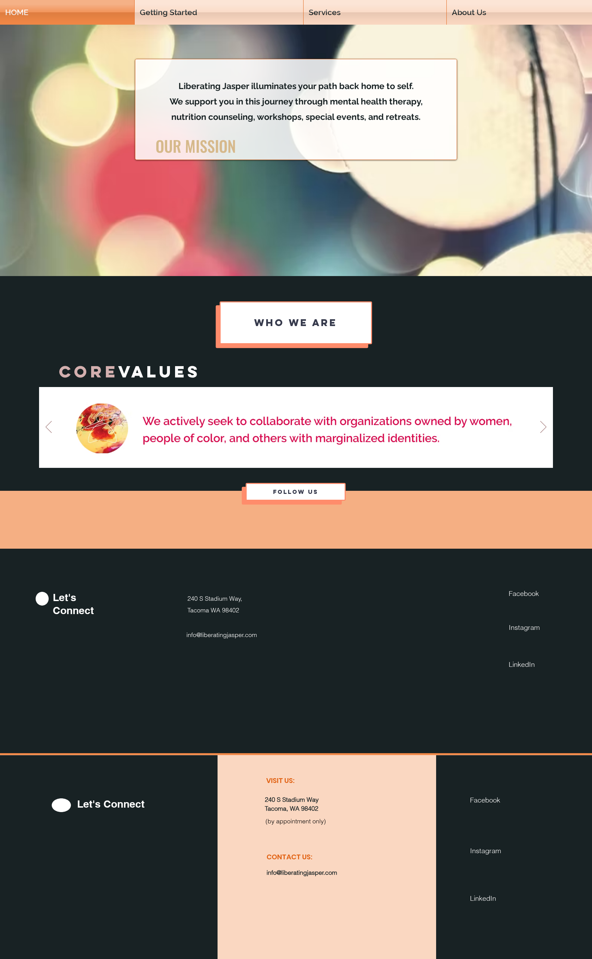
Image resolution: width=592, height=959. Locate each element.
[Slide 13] (336, 457)
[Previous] (49, 427)
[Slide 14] (344, 457)
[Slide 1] (240, 457)
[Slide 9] (305, 457)
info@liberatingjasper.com (221, 635)
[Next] (543, 427)
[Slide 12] (328, 457)
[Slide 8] (297, 457)
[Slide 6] (281, 457)
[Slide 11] (320, 457)
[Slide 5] (273, 457)
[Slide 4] (265, 457)
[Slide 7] (289, 457)
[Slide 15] (352, 457)
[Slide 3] (256, 457)
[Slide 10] (312, 457)
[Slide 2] (248, 457)
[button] (519, 12)
